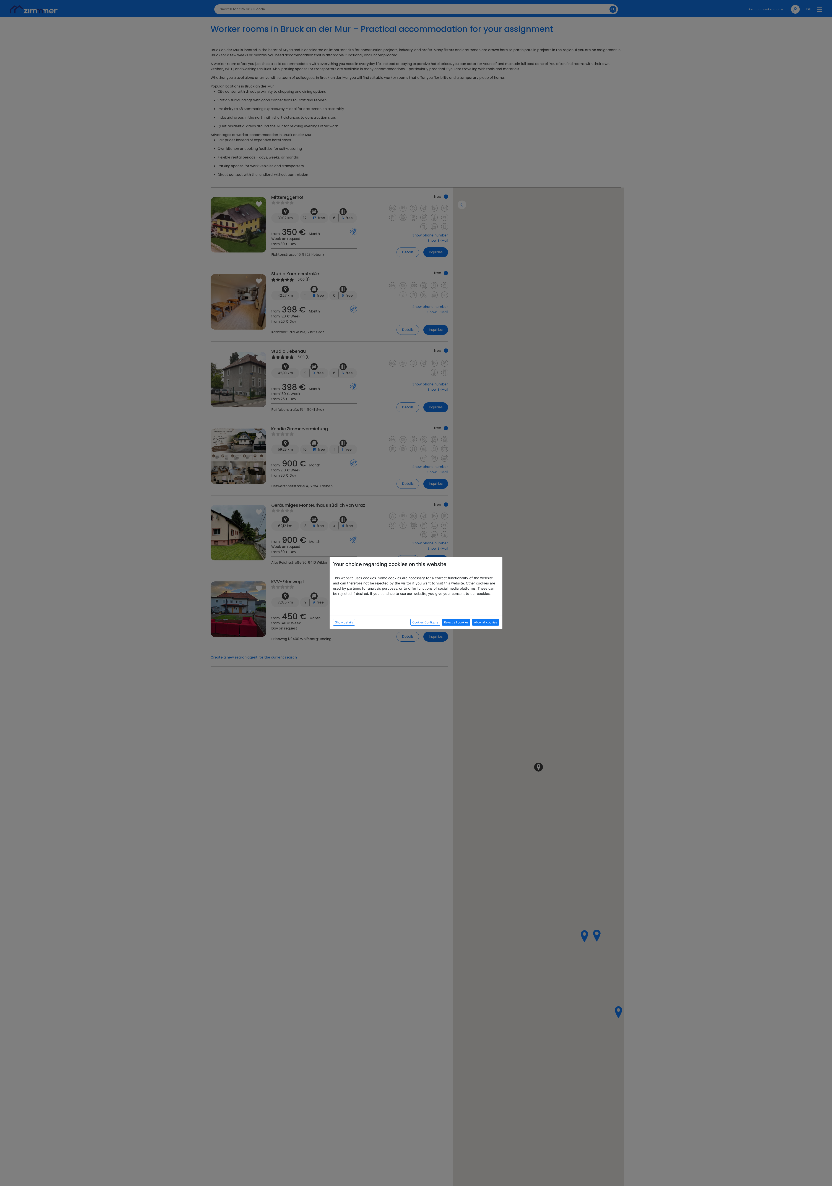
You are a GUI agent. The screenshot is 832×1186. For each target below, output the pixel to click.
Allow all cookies (485, 622)
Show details (344, 622)
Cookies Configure (425, 622)
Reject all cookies (456, 622)
